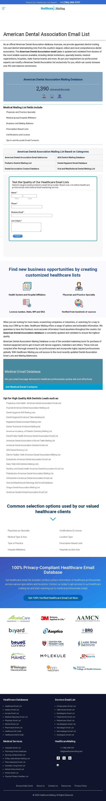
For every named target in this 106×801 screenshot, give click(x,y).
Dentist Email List (12, 724)
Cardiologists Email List (66, 724)
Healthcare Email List (13, 706)
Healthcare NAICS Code (14, 735)
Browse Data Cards (24, 786)
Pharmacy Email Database (15, 751)
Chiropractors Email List (66, 706)
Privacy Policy (81, 786)
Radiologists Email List (66, 713)
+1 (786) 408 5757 (67, 748)
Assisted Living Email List (15, 766)
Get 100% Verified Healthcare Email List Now (53, 597)
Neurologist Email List (65, 728)
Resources (66, 786)
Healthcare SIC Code (13, 731)
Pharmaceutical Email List (15, 762)
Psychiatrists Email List (66, 717)
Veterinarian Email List (66, 710)
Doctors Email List (12, 710)
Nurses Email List (12, 713)
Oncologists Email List (65, 735)
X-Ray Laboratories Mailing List (17, 758)
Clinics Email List (11, 773)
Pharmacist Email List (13, 728)
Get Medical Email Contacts (21, 386)
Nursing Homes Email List (15, 755)
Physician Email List (13, 720)
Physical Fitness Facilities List (16, 776)
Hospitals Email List (13, 748)
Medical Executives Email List (16, 717)
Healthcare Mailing (48, 795)
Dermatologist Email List (66, 731)
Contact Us (53, 786)
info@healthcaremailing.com (71, 751)
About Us (41, 786)
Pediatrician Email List (65, 720)
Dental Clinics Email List (14, 769)
